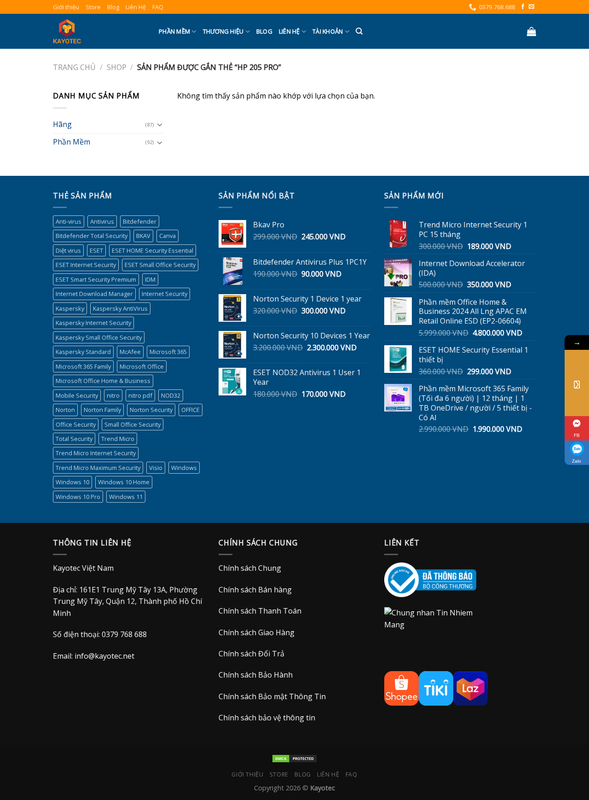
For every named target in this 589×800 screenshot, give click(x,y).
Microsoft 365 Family (83, 366)
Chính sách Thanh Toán (260, 611)
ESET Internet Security (86, 265)
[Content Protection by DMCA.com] (294, 758)
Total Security (74, 439)
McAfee (130, 352)
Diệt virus (68, 250)
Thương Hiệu (223, 31)
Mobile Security (77, 395)
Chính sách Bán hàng (255, 590)
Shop (117, 67)
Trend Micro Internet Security (96, 453)
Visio (155, 468)
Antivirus (102, 221)
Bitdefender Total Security (91, 236)
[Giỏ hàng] (531, 31)
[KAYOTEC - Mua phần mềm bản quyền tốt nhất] (99, 31)
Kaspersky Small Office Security (99, 337)
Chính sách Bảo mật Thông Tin (272, 696)
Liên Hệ (136, 7)
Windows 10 (72, 482)
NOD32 (170, 395)
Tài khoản (327, 31)
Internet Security (164, 294)
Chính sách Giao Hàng (256, 632)
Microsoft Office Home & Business (103, 381)
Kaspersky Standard (83, 352)
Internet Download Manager (94, 294)
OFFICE (190, 410)
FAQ (157, 7)
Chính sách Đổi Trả (251, 654)
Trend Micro (117, 439)
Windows (184, 468)
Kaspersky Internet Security (93, 323)
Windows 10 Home (124, 482)
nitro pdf (140, 395)
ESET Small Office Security (160, 265)
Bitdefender (139, 221)
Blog (113, 7)
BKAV (143, 236)
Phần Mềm (174, 31)
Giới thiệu (66, 7)
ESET (96, 250)
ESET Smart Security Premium (96, 279)
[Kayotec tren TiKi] (436, 688)
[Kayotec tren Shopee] (401, 688)
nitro (113, 395)
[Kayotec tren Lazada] (470, 688)
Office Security (76, 424)
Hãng (62, 124)
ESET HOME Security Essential (152, 250)
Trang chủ (74, 67)
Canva (167, 236)
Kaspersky (70, 308)
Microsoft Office (142, 366)
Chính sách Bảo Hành (256, 675)
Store (93, 7)
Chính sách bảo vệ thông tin (267, 718)
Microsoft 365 (168, 352)
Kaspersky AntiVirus (120, 308)
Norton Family (102, 410)
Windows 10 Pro (78, 497)
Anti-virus (68, 221)
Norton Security (151, 410)
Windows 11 (126, 497)
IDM (150, 279)
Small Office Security (132, 424)
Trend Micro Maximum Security (98, 468)
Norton (65, 410)
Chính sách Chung (250, 568)
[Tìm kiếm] (359, 31)
